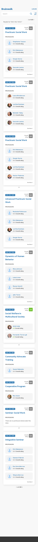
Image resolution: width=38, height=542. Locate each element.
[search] (16, 14)
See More (29, 74)
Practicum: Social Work (16, 32)
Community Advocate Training (15, 358)
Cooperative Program (15, 386)
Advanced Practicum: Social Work (18, 201)
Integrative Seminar (14, 440)
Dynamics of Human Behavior (14, 258)
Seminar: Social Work (15, 413)
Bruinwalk (7, 9)
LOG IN (34, 9)
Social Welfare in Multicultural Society (15, 315)
